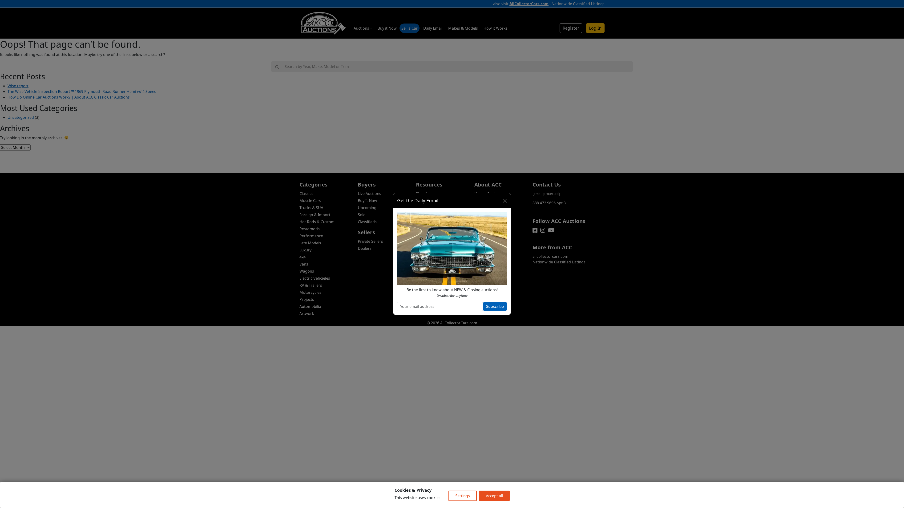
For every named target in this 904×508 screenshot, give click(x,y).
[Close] (505, 200)
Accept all (494, 495)
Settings (462, 495)
